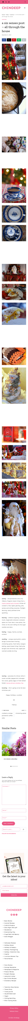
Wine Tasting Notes (10, 1000)
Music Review (8, 965)
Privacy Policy (14, 1008)
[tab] (10, 766)
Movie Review (8, 958)
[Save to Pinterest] (14, 39)
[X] (6, 2)
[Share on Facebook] (4, 39)
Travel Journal (8, 991)
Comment (5, 786)
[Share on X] (9, 39)
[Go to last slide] (4, 748)
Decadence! (8, 930)
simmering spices (21, 712)
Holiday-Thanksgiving (11, 949)
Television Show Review (11, 987)
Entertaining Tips (9, 932)
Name (4, 810)
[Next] (24, 748)
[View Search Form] (25, 2)
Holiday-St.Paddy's (10, 947)
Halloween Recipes (10, 943)
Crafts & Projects (9, 925)
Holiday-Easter (9, 945)
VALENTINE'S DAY (10, 994)
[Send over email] (19, 39)
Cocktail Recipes (9, 923)
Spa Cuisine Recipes (10, 978)
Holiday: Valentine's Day (12, 952)
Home (3, 14)
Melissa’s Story (14, 1011)
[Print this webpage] (24, 39)
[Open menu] (24, 8)
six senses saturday (10, 759)
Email (4, 817)
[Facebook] (3, 2)
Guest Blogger (8, 936)
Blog (7, 14)
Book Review (8, 921)
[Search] (23, 829)
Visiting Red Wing (9, 998)
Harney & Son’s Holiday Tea (14, 683)
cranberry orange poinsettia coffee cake (7, 714)
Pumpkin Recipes (9, 974)
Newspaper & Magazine (11, 969)
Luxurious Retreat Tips (11, 956)
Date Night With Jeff (10, 927)
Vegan (6, 996)
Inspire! (12, 14)
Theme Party (8, 989)
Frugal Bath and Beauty (11, 934)
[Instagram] (9, 2)
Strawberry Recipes (10, 980)
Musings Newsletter (10, 967)
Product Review (9, 971)
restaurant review (9, 976)
